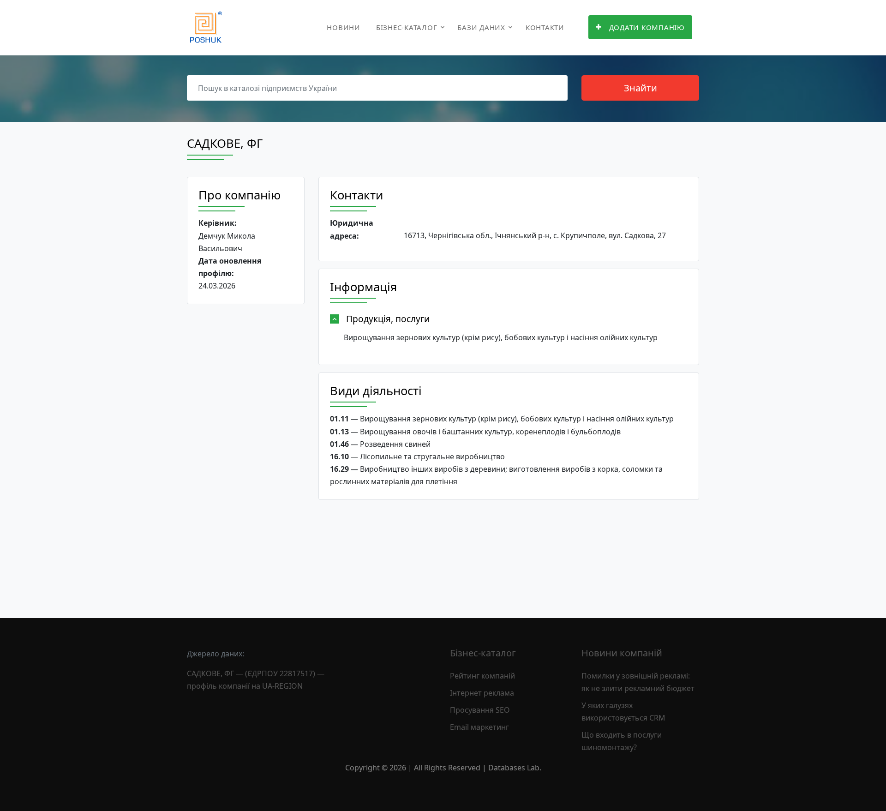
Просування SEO (480, 710)
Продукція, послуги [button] (388, 318)
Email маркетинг (479, 727)
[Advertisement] (246, 453)
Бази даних (481, 27)
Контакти (545, 27)
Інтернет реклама (482, 693)
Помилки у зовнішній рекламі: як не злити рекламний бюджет (637, 682)
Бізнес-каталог (406, 27)
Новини (343, 27)
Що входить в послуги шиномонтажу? (621, 741)
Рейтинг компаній (482, 676)
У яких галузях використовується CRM (623, 711)
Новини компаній (621, 653)
